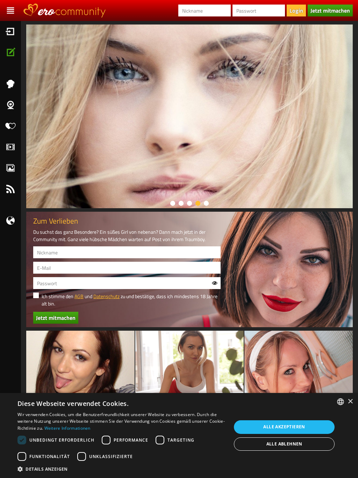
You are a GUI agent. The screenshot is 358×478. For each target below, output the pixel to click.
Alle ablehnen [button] (284, 444)
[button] (121, 469)
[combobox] (340, 401)
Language (10, 220)
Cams (10, 104)
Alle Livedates (10, 125)
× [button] (350, 401)
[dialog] (179, 435)
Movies (10, 146)
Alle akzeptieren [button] (284, 427)
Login (10, 31)
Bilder (10, 167)
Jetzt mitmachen (10, 52)
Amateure (10, 83)
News (10, 188)
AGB (79, 296)
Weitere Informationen (67, 428)
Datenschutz (106, 296)
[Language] (10, 220)
